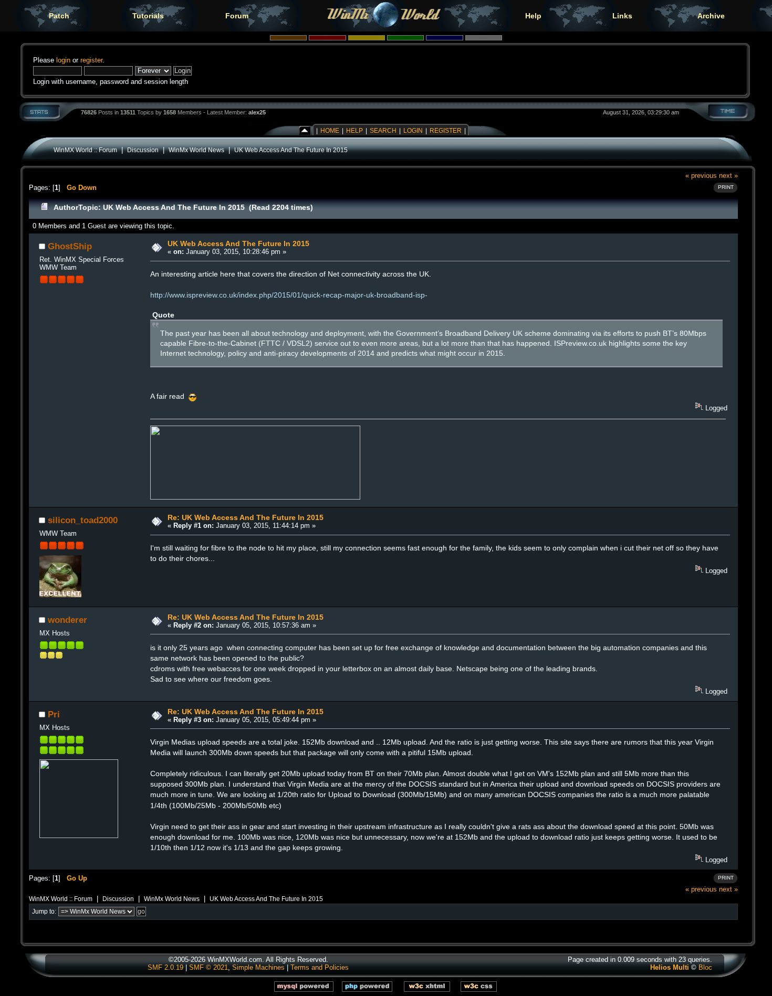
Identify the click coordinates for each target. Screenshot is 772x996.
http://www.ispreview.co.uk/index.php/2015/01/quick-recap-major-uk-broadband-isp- (288, 295)
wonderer (67, 619)
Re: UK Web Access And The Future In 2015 (246, 517)
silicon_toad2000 (83, 520)
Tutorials (148, 16)
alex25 (257, 112)
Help (533, 16)
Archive (711, 16)
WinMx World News (196, 149)
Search (383, 131)
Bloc (705, 967)
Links (622, 16)
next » (728, 175)
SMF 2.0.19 (165, 967)
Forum (236, 16)
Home (329, 131)
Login (413, 131)
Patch (59, 16)
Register (446, 131)
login (63, 60)
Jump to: (44, 911)
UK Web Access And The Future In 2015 (291, 149)
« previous (701, 175)
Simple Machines (258, 967)
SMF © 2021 (208, 967)
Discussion (143, 149)
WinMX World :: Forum (85, 149)
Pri (54, 714)
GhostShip (70, 246)
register (91, 60)
